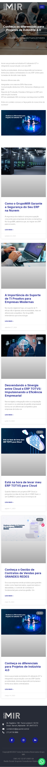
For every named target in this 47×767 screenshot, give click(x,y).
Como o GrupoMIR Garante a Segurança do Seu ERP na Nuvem (23, 207)
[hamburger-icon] (42, 7)
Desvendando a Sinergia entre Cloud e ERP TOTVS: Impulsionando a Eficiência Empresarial (23, 390)
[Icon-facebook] (12, 740)
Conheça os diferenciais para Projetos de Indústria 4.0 (23, 666)
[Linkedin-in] (35, 740)
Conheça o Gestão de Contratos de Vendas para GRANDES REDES (23, 573)
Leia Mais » (9, 230)
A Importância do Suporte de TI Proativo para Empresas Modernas (23, 298)
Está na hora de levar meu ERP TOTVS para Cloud (23, 483)
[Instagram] (23, 740)
